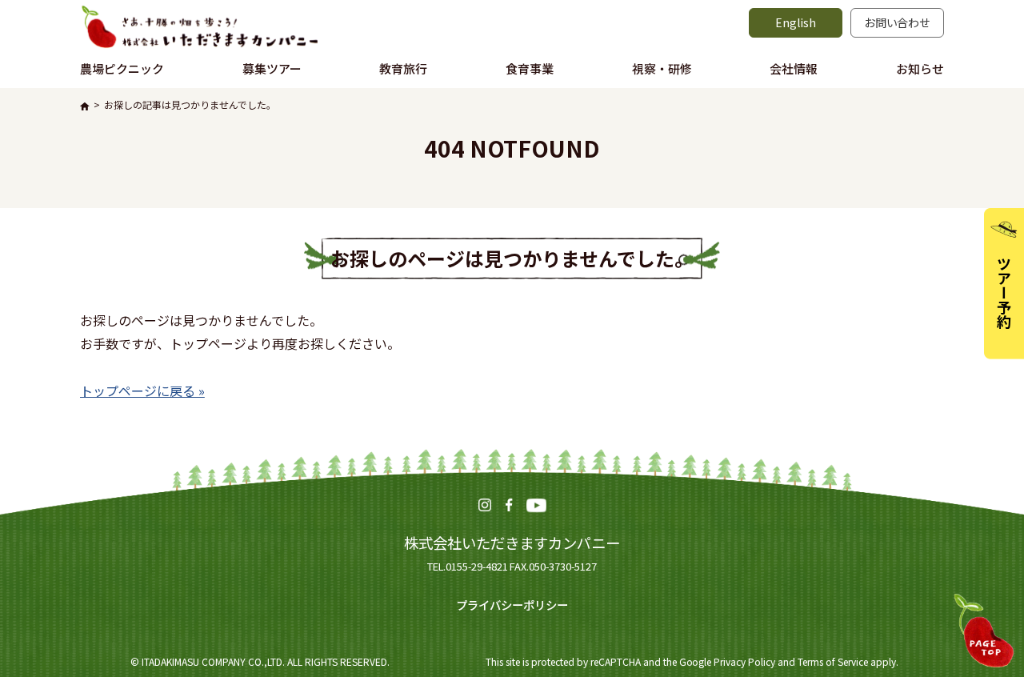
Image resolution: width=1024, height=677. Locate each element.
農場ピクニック (122, 68)
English (795, 22)
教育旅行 (403, 68)
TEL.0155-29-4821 (467, 566)
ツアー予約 (1004, 292)
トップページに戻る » (142, 390)
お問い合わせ (897, 22)
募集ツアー (272, 68)
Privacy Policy (744, 661)
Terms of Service (833, 661)
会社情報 (794, 68)
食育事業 (530, 68)
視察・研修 (662, 68)
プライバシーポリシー (512, 604)
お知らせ (920, 68)
